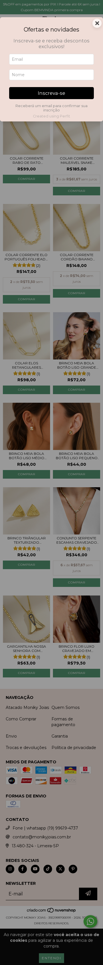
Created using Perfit (51, 116)
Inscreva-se (51, 93)
